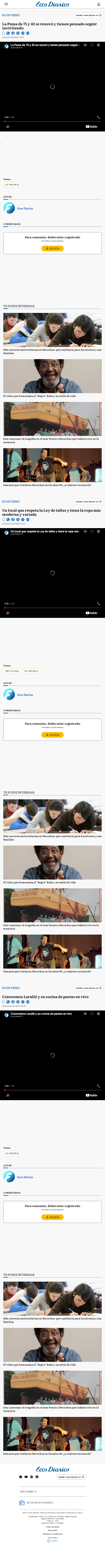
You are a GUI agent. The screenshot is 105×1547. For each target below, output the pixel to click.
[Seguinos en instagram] (31, 1477)
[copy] (27, 33)
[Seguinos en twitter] (20, 1477)
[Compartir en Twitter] (18, 33)
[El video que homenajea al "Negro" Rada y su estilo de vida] (52, 376)
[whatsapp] (8, 33)
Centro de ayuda (52, 1527)
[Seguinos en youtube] (26, 1477)
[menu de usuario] (99, 4)
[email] (22, 33)
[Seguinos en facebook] (37, 1477)
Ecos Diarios (25, 208)
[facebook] (13, 33)
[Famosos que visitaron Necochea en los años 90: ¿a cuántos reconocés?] (52, 465)
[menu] (6, 4)
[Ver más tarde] (3, 33)
